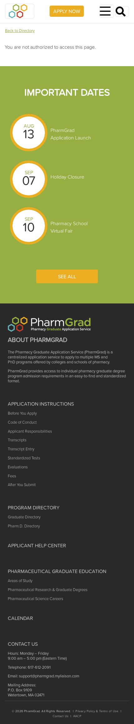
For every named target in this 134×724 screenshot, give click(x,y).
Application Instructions (41, 404)
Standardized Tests (24, 458)
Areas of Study (20, 581)
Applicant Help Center (37, 545)
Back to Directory (20, 31)
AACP (77, 716)
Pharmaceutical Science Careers (35, 599)
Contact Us (61, 716)
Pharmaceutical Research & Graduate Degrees (48, 590)
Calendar (20, 618)
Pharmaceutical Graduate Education (57, 571)
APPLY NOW (66, 11)
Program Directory (34, 507)
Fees (12, 476)
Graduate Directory (24, 517)
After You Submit (22, 485)
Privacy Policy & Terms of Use (96, 711)
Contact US (23, 644)
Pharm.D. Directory (24, 526)
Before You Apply (22, 413)
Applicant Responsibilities (30, 431)
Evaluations (18, 467)
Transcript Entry (21, 449)
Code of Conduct (22, 422)
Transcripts (17, 440)
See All (67, 276)
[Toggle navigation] (106, 11)
